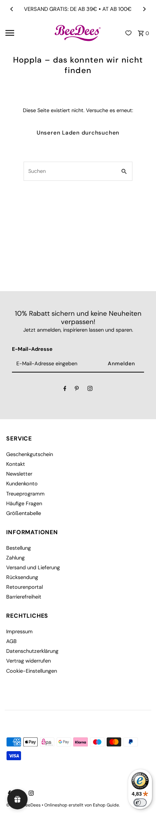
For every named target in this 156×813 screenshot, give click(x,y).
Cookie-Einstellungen (31, 671)
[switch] (140, 802)
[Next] (144, 9)
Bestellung (18, 548)
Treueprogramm (25, 493)
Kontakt (15, 464)
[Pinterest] (77, 390)
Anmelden (121, 363)
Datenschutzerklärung (32, 651)
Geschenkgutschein (29, 454)
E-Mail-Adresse (32, 349)
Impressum (19, 631)
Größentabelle (23, 513)
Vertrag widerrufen (28, 660)
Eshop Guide (106, 805)
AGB (11, 641)
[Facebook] (64, 390)
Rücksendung (22, 577)
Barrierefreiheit (23, 596)
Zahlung (15, 557)
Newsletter (19, 474)
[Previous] (12, 9)
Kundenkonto (22, 483)
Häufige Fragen (24, 503)
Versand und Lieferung (33, 567)
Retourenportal (24, 587)
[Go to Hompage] (78, 33)
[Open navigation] (27, 33)
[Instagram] (90, 390)
